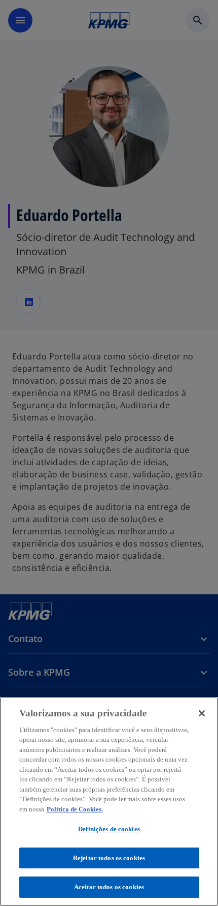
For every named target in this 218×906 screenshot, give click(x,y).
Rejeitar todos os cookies (109, 858)
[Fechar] (202, 713)
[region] (109, 801)
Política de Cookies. (75, 809)
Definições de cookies (109, 829)
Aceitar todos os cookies (109, 887)
